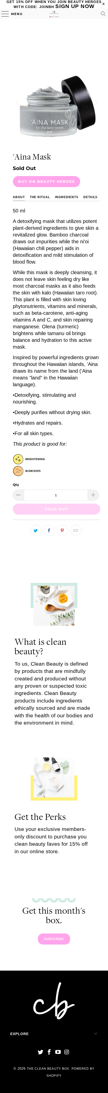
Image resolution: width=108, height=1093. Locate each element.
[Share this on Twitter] (35, 530)
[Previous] (18, 103)
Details (90, 197)
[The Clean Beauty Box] (54, 14)
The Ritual (40, 197)
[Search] (103, 14)
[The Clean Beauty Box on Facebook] (49, 1052)
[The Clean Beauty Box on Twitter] (40, 1052)
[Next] (95, 103)
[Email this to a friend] (75, 530)
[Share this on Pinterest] (62, 530)
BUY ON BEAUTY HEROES (46, 181)
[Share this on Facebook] (49, 530)
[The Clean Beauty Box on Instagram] (67, 1052)
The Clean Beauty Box (48, 1068)
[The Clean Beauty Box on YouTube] (58, 1052)
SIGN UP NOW (74, 6)
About (19, 197)
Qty (16, 485)
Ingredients (66, 197)
